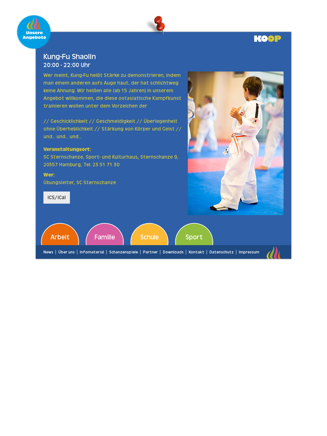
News (48, 252)
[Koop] (267, 38)
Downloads (173, 252)
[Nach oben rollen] (313, 422)
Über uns (66, 252)
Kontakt (196, 252)
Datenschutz (221, 252)
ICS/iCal (57, 197)
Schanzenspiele (123, 252)
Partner (150, 252)
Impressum (249, 252)
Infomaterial (92, 252)
